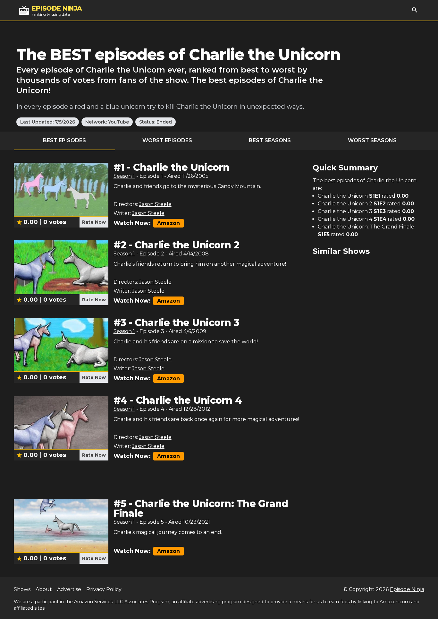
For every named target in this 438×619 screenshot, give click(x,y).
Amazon (168, 223)
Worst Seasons (372, 140)
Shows (22, 589)
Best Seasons (270, 140)
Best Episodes (64, 140)
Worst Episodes (167, 140)
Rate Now (94, 222)
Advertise (69, 589)
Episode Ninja (407, 589)
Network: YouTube (107, 122)
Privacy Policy (104, 589)
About (44, 589)
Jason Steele (155, 204)
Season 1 (124, 176)
